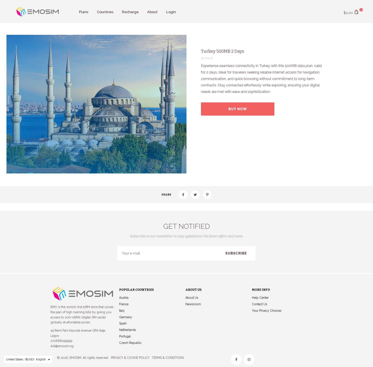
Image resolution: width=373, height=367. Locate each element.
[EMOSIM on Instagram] (249, 359)
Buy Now (237, 109)
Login (171, 12)
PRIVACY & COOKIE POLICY (130, 357)
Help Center (260, 297)
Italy (122, 310)
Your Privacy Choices (266, 310)
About (152, 12)
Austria (123, 297)
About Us (191, 297)
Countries (105, 12)
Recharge (130, 12)
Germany (125, 317)
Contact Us (259, 304)
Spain (123, 323)
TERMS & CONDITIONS (168, 357)
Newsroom (193, 304)
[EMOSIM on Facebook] (236, 359)
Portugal (125, 336)
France (123, 304)
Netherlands (127, 330)
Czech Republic (130, 343)
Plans (83, 12)
